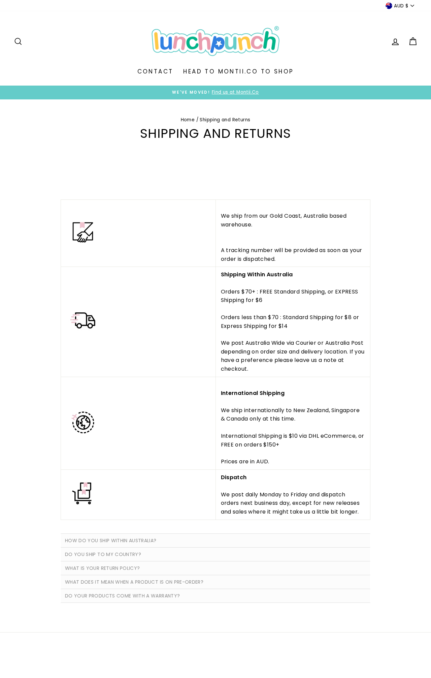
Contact (155, 71)
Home (188, 120)
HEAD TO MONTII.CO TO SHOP (238, 71)
